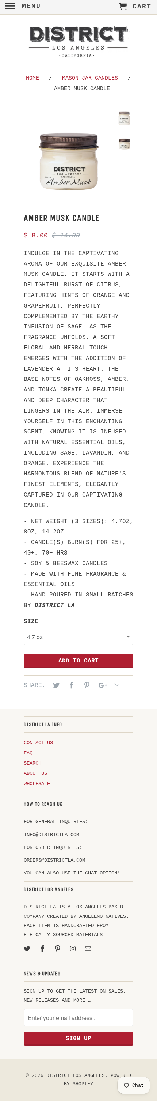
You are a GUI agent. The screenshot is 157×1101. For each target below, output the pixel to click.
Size (31, 621)
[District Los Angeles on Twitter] (28, 949)
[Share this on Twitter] (55, 685)
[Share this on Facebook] (70, 685)
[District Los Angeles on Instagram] (73, 949)
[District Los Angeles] (78, 43)
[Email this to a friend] (116, 685)
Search (32, 763)
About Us (35, 773)
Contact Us (38, 743)
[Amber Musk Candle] (67, 153)
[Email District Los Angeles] (89, 949)
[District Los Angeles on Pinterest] (58, 949)
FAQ (28, 753)
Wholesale (37, 784)
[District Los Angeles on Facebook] (43, 949)
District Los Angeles (75, 1075)
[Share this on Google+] (101, 685)
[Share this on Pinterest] (86, 685)
